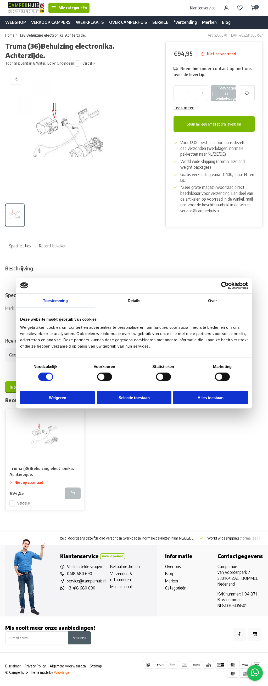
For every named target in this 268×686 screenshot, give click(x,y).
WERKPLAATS (90, 22)
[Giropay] (220, 665)
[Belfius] (196, 665)
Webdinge (61, 672)
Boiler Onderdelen (60, 63)
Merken (209, 22)
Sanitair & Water (33, 63)
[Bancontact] (184, 665)
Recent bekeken (52, 245)
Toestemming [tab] (55, 300)
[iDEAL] (148, 665)
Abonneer (79, 637)
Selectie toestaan (134, 397)
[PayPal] (160, 665)
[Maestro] (232, 674)
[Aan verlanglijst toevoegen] (76, 417)
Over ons (173, 566)
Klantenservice (202, 7)
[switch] (104, 376)
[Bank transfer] (172, 665)
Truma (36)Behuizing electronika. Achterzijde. (41, 471)
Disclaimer (13, 666)
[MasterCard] (232, 665)
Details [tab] (134, 300)
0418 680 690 (79, 573)
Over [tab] (212, 300)
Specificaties (20, 245)
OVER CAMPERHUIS (128, 22)
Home (9, 35)
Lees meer (184, 107)
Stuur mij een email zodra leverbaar (214, 124)
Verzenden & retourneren (121, 576)
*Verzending (185, 22)
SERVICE (160, 22)
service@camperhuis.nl (86, 580)
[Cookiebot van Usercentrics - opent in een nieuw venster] (225, 285)
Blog (226, 22)
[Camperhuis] (26, 8)
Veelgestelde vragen (84, 566)
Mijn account (121, 586)
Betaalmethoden (125, 566)
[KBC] (208, 665)
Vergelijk (88, 63)
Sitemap (96, 666)
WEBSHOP (15, 22)
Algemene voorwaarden (68, 666)
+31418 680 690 (81, 588)
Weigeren (57, 397)
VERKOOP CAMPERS (51, 22)
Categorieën (175, 588)
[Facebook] (239, 634)
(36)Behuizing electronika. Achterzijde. (53, 35)
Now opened (113, 556)
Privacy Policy (35, 666)
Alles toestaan (211, 397)
